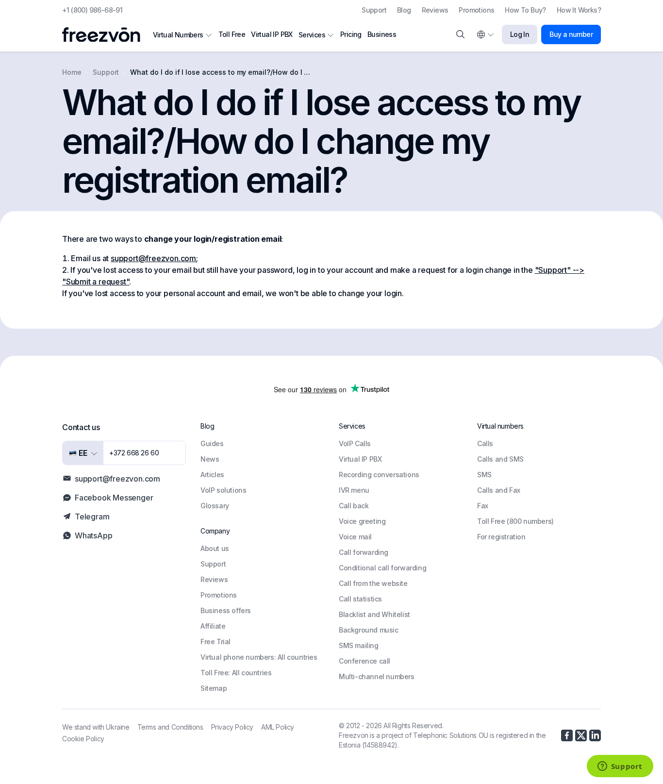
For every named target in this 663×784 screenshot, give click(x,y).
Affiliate (212, 626)
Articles (212, 474)
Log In (519, 34)
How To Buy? (525, 10)
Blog (404, 10)
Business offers (225, 610)
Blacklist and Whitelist (374, 614)
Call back (353, 505)
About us (214, 548)
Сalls (485, 443)
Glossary (214, 505)
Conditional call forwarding (382, 568)
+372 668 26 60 (134, 453)
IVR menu (354, 490)
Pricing (351, 34)
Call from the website (373, 583)
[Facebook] (567, 735)
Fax (482, 505)
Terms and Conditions (170, 727)
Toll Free (232, 34)
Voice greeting (362, 521)
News (209, 459)
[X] (581, 735)
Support (374, 10)
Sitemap (213, 688)
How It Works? (579, 10)
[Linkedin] (595, 735)
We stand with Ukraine (96, 727)
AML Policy (277, 727)
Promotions (476, 10)
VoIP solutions (223, 490)
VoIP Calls (355, 443)
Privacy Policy (232, 727)
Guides (212, 443)
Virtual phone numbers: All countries (258, 657)
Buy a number (571, 34)
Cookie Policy (83, 738)
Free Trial (215, 641)
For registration (501, 537)
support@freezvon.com (153, 258)
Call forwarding (363, 552)
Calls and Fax (498, 490)
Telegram (92, 516)
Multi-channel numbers (376, 676)
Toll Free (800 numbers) (515, 521)
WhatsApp (93, 535)
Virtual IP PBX (272, 34)
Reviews (435, 10)
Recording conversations (379, 474)
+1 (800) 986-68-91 (92, 10)
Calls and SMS (500, 459)
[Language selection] (485, 34)
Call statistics (360, 599)
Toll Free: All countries (235, 672)
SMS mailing (359, 645)
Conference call (364, 661)
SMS (484, 474)
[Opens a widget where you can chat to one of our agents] (619, 767)
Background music (368, 630)
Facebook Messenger (114, 497)
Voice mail (355, 537)
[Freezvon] (105, 34)
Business (381, 34)
